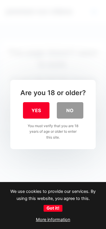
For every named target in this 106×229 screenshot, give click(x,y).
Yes (36, 110)
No (70, 110)
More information (53, 219)
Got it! (53, 208)
